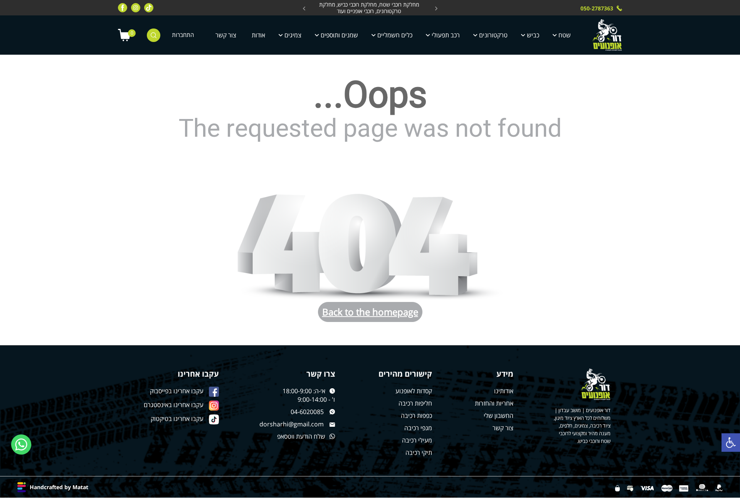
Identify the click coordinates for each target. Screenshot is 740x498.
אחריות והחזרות (494, 403)
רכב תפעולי (446, 35)
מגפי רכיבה (418, 428)
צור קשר (225, 35)
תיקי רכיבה (418, 452)
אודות (258, 35)
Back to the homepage (370, 311)
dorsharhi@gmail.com (291, 424)
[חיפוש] (153, 35)
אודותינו (503, 391)
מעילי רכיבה (417, 440)
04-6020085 (307, 411)
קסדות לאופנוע (413, 391)
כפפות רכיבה (416, 415)
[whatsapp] (21, 444)
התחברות (183, 35)
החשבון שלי (498, 415)
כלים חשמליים (394, 35)
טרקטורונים (493, 35)
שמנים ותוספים (339, 35)
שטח (564, 35)
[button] (731, 442)
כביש (533, 35)
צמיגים (292, 35)
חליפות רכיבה (415, 403)
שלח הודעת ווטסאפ (301, 436)
